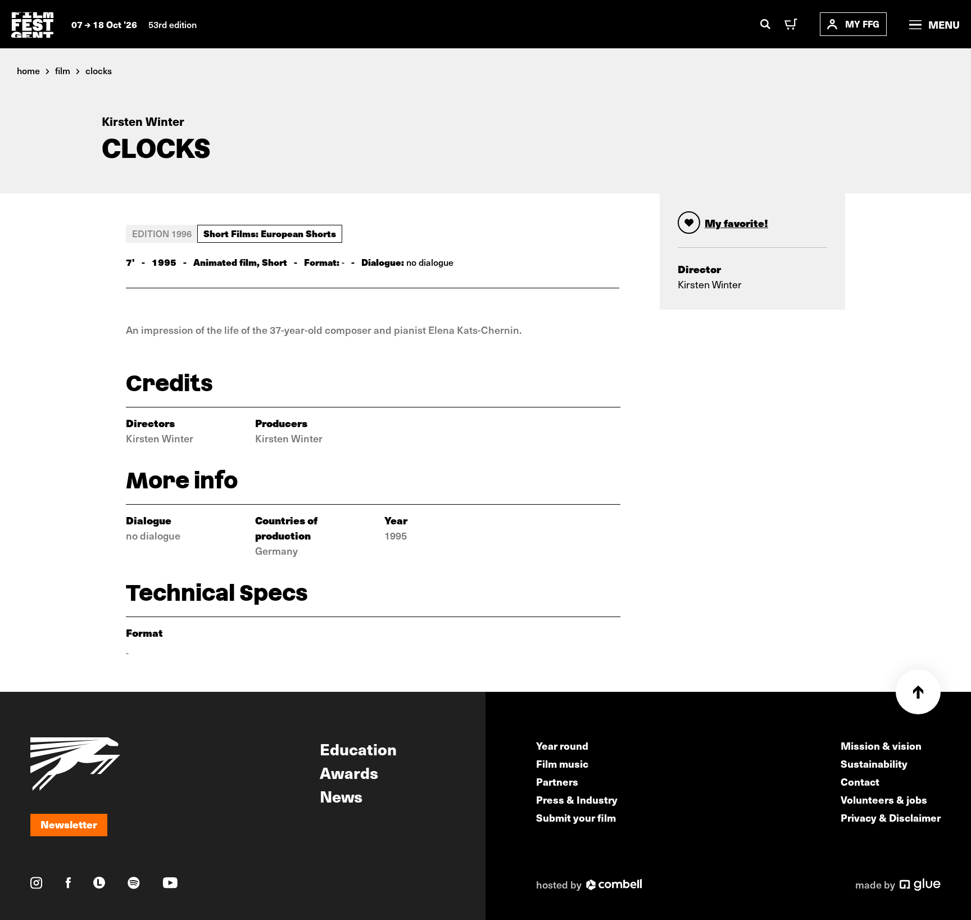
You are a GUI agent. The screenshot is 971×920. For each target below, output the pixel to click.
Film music (562, 763)
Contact (860, 781)
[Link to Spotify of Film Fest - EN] (134, 883)
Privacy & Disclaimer (891, 817)
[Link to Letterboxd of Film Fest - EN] (99, 883)
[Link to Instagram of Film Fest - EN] (36, 883)
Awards (349, 772)
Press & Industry (577, 799)
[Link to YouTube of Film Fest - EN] (170, 882)
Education (358, 748)
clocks (98, 70)
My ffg (862, 23)
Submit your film (576, 817)
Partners (557, 781)
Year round (562, 745)
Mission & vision (881, 745)
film (62, 70)
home (28, 70)
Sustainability (874, 763)
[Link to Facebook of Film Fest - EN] (68, 882)
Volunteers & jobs (884, 799)
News (341, 796)
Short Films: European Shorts (269, 233)
